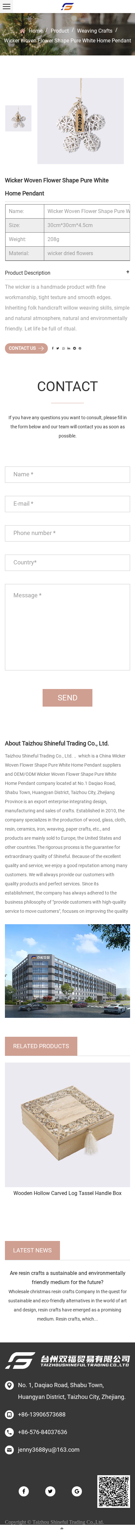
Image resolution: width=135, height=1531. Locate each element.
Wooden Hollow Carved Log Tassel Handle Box (67, 1193)
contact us (23, 348)
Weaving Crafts (94, 31)
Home (36, 31)
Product (60, 31)
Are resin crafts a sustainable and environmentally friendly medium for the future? (67, 1277)
